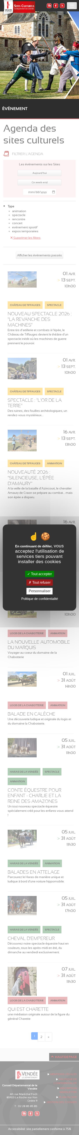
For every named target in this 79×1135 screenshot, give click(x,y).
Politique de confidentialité (39, 599)
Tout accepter (41, 574)
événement (14, 108)
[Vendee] (18, 7)
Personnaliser (39, 591)
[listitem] (49, 5)
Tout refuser (40, 582)
